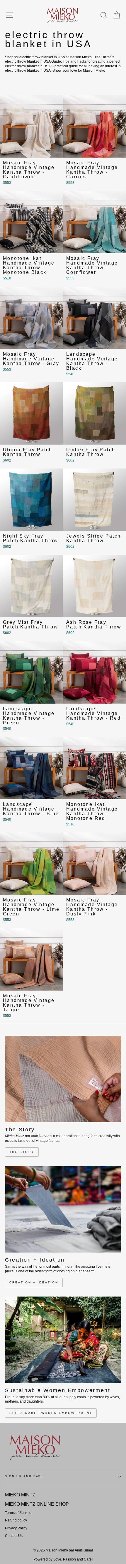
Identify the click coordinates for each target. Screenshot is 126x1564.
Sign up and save (24, 1476)
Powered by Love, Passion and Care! (63, 1559)
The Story (21, 1151)
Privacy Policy (16, 1528)
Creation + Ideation (33, 1282)
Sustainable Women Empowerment (50, 1413)
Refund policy (16, 1520)
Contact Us (14, 1536)
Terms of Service (18, 1513)
